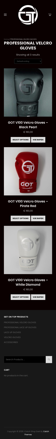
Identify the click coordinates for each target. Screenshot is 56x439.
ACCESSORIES (11, 342)
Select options (21, 139)
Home (6, 39)
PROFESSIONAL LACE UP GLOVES (20, 327)
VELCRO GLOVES (12, 337)
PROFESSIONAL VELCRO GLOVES (20, 322)
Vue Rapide (38, 139)
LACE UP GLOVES (12, 332)
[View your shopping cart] (50, 15)
